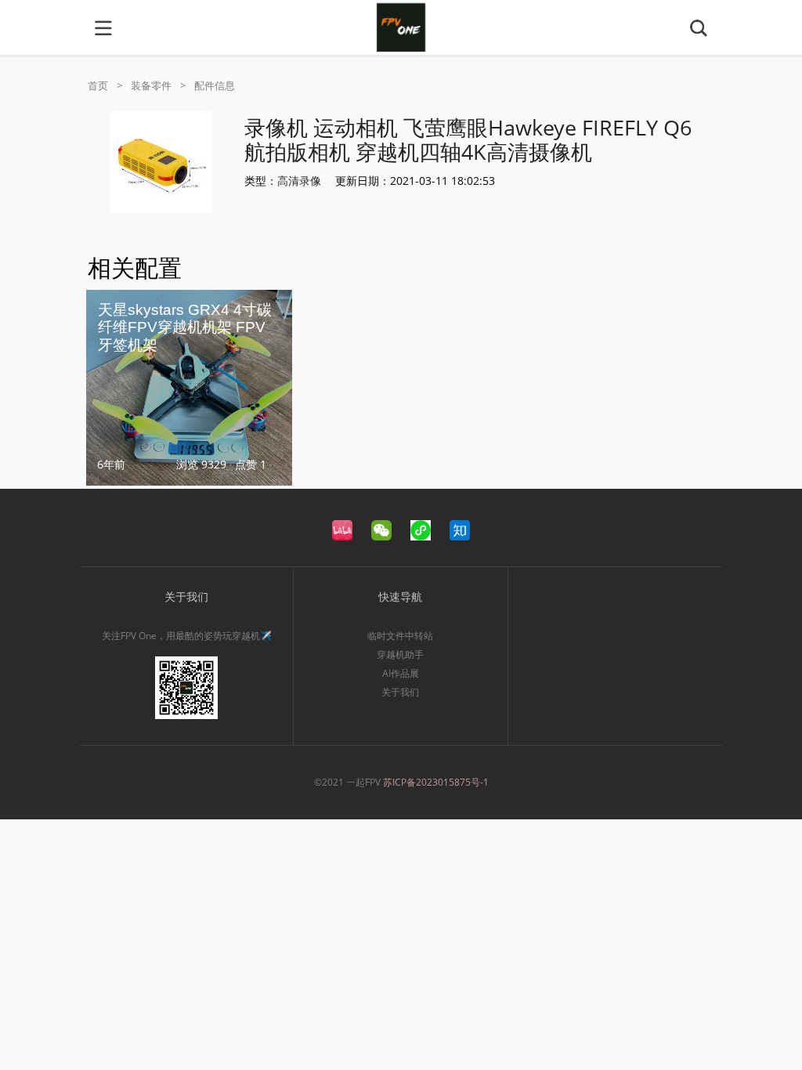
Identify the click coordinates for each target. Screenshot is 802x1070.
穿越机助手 (400, 654)
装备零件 (151, 85)
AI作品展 (400, 673)
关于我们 (400, 692)
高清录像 (299, 180)
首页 (98, 85)
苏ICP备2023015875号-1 (436, 782)
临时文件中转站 (400, 635)
